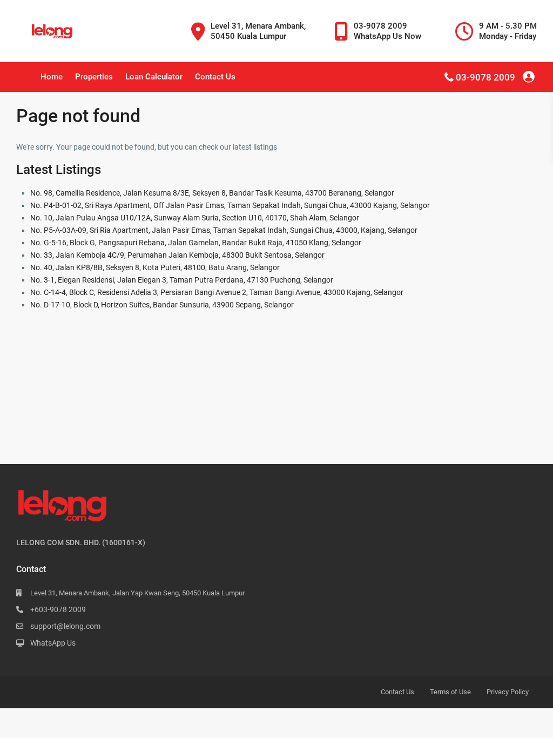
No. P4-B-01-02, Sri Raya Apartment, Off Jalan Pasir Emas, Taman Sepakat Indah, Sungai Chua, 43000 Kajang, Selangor (230, 205)
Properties (94, 77)
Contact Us (215, 77)
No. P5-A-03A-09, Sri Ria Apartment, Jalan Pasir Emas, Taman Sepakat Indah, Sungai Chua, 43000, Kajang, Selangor (223, 230)
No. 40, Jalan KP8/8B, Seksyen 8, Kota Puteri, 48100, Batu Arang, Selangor (155, 267)
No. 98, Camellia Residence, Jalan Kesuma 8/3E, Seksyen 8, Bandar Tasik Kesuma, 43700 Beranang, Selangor (212, 193)
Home (52, 77)
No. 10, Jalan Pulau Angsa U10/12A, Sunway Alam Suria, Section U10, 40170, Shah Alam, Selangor (194, 217)
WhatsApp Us (53, 643)
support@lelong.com (65, 626)
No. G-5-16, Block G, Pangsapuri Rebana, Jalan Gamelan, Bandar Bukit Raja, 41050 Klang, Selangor (195, 242)
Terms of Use (450, 692)
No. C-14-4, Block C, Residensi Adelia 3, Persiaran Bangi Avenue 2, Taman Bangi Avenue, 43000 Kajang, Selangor (216, 292)
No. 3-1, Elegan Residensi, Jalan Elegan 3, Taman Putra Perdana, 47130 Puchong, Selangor (181, 280)
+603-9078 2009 (58, 609)
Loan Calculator (154, 77)
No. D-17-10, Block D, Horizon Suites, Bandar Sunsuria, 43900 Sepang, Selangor (162, 304)
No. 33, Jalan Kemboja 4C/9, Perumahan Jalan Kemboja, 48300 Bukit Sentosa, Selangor (177, 255)
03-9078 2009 (485, 77)
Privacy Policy (508, 692)
